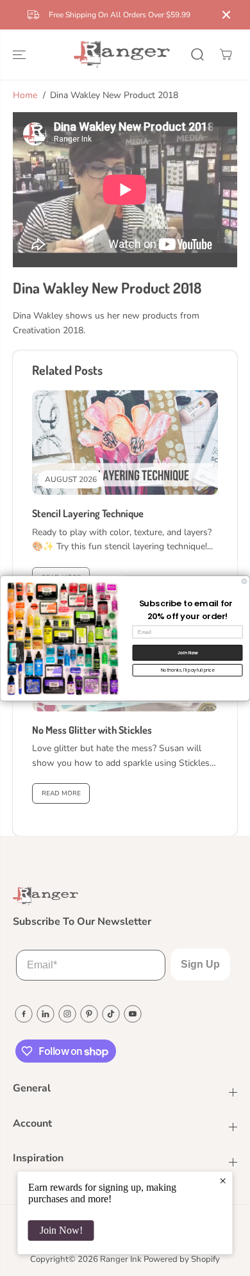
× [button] (222, 1180)
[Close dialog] (244, 581)
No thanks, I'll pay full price (188, 670)
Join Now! (61, 1230)
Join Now (187, 652)
